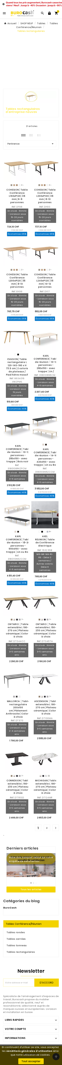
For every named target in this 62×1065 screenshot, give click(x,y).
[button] (31, 883)
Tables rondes (16, 932)
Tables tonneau (17, 945)
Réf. (14, 206)
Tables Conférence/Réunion (24, 924)
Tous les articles (31, 889)
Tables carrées (16, 939)
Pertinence (31, 144)
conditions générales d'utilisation (29, 1051)
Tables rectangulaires (21, 952)
